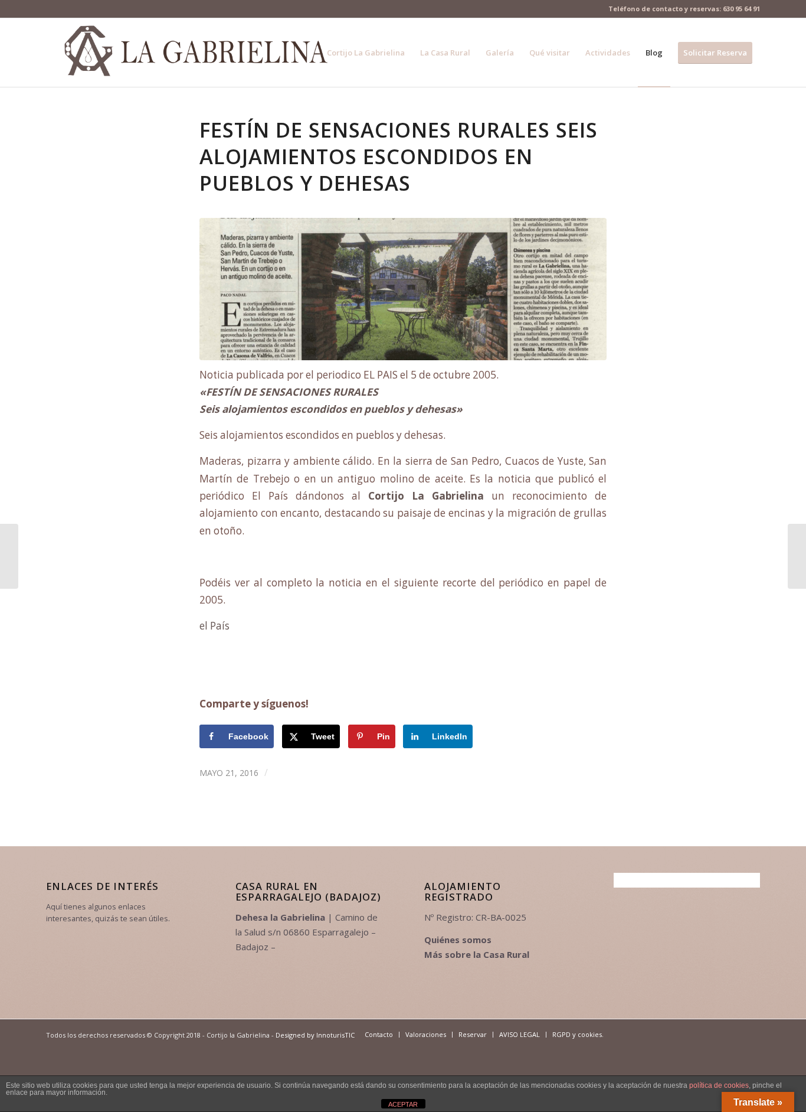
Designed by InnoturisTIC (315, 1035)
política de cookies (719, 1085)
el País (214, 625)
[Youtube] (665, 1034)
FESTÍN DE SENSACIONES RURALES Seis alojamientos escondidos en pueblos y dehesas (398, 156)
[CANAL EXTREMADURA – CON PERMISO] (9, 556)
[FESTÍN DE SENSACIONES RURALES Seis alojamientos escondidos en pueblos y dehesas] (403, 289)
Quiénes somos (458, 939)
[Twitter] (648, 1034)
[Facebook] (630, 1034)
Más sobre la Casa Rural (476, 954)
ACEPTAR (403, 1104)
